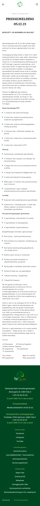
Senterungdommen (20, 463)
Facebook (20, 433)
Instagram (20, 437)
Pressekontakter (20, 404)
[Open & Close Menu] (3, 4)
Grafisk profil (20, 476)
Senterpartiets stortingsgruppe (20, 414)
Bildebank (20, 480)
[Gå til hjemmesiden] (20, 381)
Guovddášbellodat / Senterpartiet (20, 455)
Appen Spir (20, 473)
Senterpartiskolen (20, 459)
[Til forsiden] (20, 7)
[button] (37, 4)
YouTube (20, 441)
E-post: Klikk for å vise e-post (20, 398)
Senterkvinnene (20, 451)
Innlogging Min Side (20, 484)
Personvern (6, 500)
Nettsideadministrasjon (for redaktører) (20, 492)
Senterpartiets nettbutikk (20, 488)
